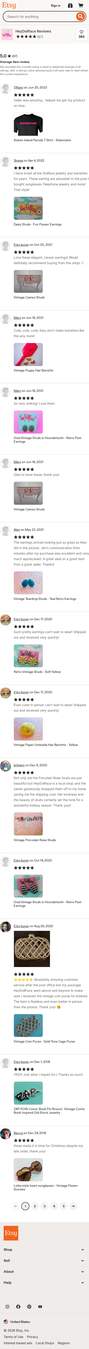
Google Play (53, 1296)
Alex (17, 529)
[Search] (80, 16)
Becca (18, 1133)
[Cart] (80, 5)
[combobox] (39, 16)
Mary (17, 318)
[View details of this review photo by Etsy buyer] (32, 949)
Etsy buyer (21, 245)
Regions (64, 1343)
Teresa (18, 160)
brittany (19, 765)
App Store (19, 1296)
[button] (16, 1321)
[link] (16, 1206)
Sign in (55, 5)
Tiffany (18, 87)
